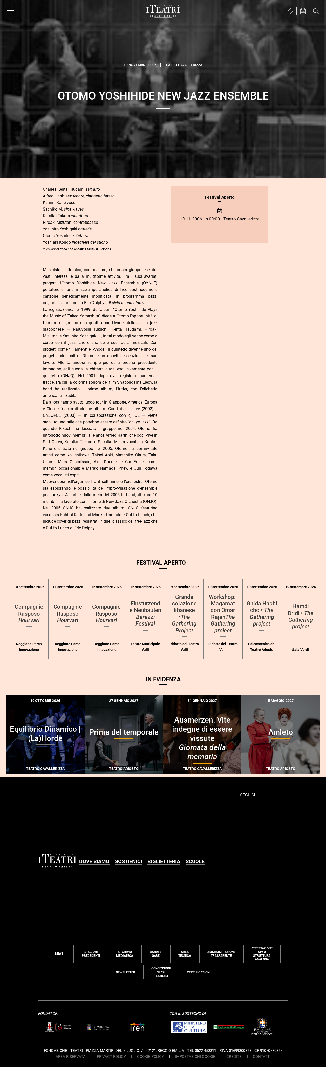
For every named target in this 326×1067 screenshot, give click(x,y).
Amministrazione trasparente (221, 953)
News (59, 953)
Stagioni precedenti (91, 953)
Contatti (262, 1056)
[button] (321, 615)
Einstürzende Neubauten (145, 613)
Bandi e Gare (155, 953)
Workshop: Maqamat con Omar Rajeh (223, 614)
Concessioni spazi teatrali (161, 972)
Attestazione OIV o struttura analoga (262, 954)
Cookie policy (150, 1056)
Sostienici (128, 861)
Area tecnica (184, 953)
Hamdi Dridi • (301, 616)
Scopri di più (63, 771)
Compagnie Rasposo (29, 613)
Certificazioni (198, 972)
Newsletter (125, 972)
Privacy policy (111, 1056)
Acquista (26, 770)
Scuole (195, 861)
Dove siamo (94, 861)
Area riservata (71, 1056)
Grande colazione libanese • (184, 614)
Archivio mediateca (124, 953)
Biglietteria (163, 861)
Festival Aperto (220, 197)
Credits (234, 1056)
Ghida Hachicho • (262, 613)
